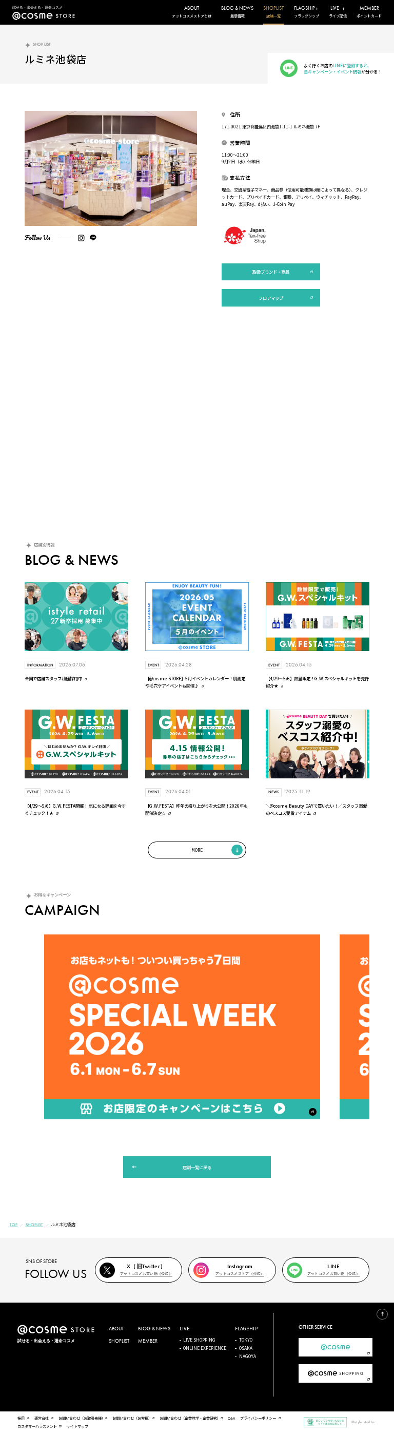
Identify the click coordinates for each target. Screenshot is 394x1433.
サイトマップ (77, 1426)
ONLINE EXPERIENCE (204, 1347)
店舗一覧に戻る (197, 1167)
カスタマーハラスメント (37, 1426)
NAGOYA (247, 1356)
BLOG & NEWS (154, 1329)
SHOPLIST (34, 1225)
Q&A (231, 1418)
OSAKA (245, 1347)
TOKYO (245, 1339)
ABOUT (116, 1329)
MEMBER (147, 1341)
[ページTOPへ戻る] (382, 1314)
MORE (197, 850)
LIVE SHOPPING (199, 1339)
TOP (13, 1225)
